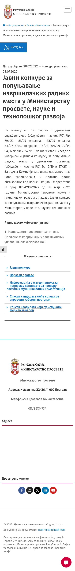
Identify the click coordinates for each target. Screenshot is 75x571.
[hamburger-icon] (68, 10)
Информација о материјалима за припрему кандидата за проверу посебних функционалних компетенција (36, 286)
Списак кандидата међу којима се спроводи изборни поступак (34, 298)
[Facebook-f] (21, 490)
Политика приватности (52, 530)
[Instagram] (29, 490)
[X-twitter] (37, 490)
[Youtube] (53, 490)
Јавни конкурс (20, 267)
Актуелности (16, 25)
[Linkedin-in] (45, 490)
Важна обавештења (38, 25)
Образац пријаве (22, 275)
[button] (37, 268)
